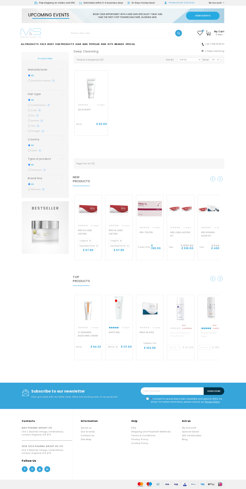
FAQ (133, 427)
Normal (36, 120)
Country (33, 139)
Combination (40, 105)
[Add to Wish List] (106, 76)
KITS (110, 44)
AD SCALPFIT (84, 109)
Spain (35, 150)
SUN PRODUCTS (64, 44)
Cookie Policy (139, 443)
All (32, 75)
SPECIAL (130, 44)
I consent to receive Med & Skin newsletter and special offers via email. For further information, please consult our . (186, 400)
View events (203, 15)
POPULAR (94, 44)
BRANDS (119, 44)
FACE (43, 44)
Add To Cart (91, 132)
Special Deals (190, 431)
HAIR (78, 44)
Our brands (88, 431)
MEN (85, 44)
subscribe (214, 391)
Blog (185, 439)
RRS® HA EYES (147, 332)
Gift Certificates (191, 435)
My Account (189, 427)
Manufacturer (37, 70)
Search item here (178, 33)
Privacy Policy (212, 401)
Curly (35, 110)
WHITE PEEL (114, 332)
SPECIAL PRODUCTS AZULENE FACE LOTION (179, 336)
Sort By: (170, 59)
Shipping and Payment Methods (151, 431)
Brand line (35, 178)
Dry (34, 115)
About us (86, 427)
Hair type (34, 94)
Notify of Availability (180, 357)
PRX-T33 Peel (146, 232)
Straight (37, 131)
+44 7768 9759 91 (214, 44)
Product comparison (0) (90, 59)
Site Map (86, 439)
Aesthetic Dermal (42, 80)
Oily (34, 125)
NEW (103, 44)
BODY (50, 44)
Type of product (39, 159)
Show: (206, 59)
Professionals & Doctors (182, 2)
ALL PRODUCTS (30, 44)
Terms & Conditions (143, 435)
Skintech (37, 189)
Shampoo (38, 169)
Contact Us (87, 435)
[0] (200, 33)
